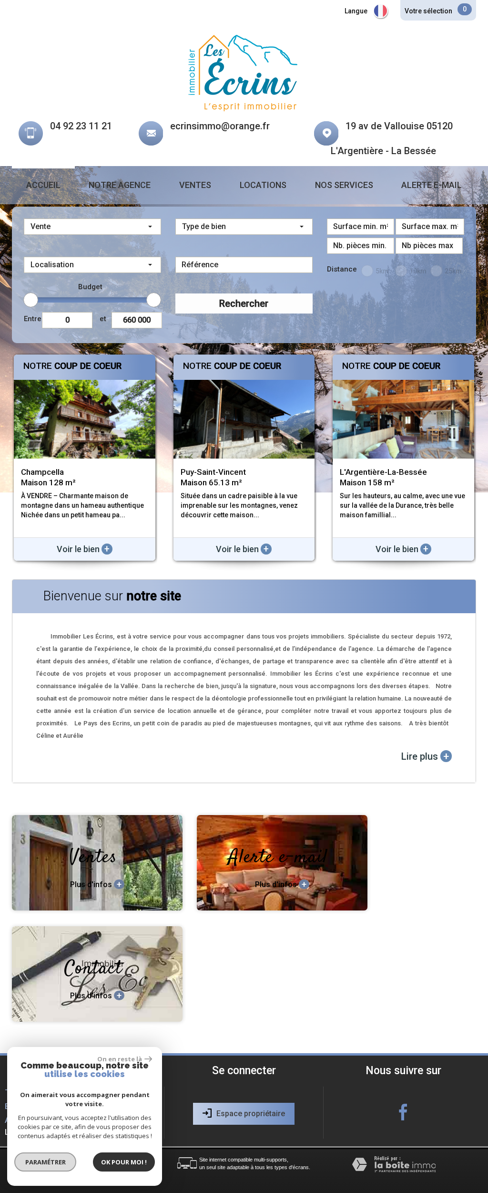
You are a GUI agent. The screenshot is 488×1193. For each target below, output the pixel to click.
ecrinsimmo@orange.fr (220, 126)
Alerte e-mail (431, 185)
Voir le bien (83, 549)
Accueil (43, 185)
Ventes (195, 185)
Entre (32, 318)
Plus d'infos (96, 884)
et (103, 318)
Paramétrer (45, 1162)
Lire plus (425, 756)
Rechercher (243, 303)
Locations (263, 185)
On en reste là (119, 1059)
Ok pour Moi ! (124, 1162)
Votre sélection (428, 11)
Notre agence (120, 185)
